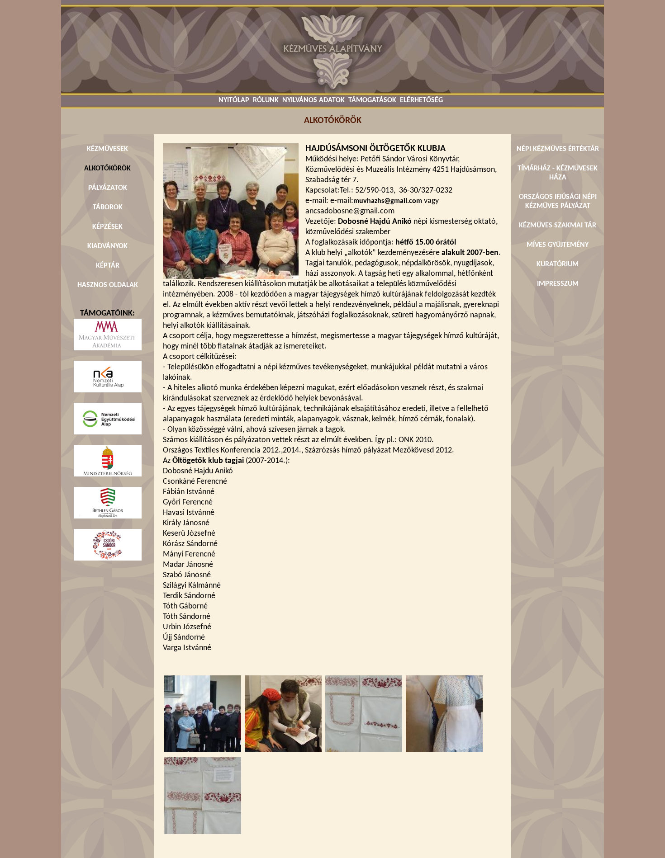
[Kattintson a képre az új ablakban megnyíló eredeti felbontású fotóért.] (231, 277)
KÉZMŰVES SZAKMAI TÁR (557, 225)
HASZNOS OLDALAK (107, 285)
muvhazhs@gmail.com (387, 201)
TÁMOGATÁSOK (372, 100)
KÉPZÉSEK (107, 227)
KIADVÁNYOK (107, 246)
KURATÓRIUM (558, 264)
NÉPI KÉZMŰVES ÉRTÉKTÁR (558, 149)
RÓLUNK (266, 100)
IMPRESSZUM (558, 284)
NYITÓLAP (233, 100)
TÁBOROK (108, 207)
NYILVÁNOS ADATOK (313, 100)
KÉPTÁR (107, 265)
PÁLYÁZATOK (107, 188)
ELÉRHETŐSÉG (421, 100)
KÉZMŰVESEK (107, 149)
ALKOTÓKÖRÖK (107, 168)
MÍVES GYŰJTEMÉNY (558, 245)
